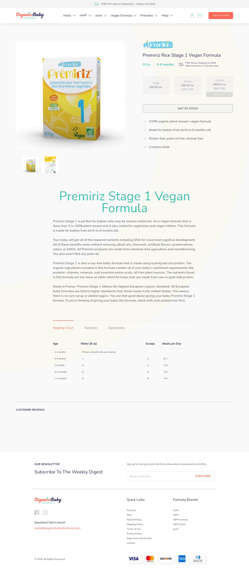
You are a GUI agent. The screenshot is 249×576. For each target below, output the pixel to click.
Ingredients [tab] (116, 328)
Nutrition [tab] (91, 328)
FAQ (129, 514)
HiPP (176, 514)
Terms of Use (134, 528)
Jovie (175, 528)
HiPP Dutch (179, 524)
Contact (131, 542)
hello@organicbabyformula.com (57, 528)
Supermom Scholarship (139, 538)
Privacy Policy (134, 533)
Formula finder (220, 15)
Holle (176, 510)
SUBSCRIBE (203, 476)
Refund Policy (134, 519)
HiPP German (180, 519)
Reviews (131, 510)
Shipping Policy (135, 524)
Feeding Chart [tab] (63, 328)
